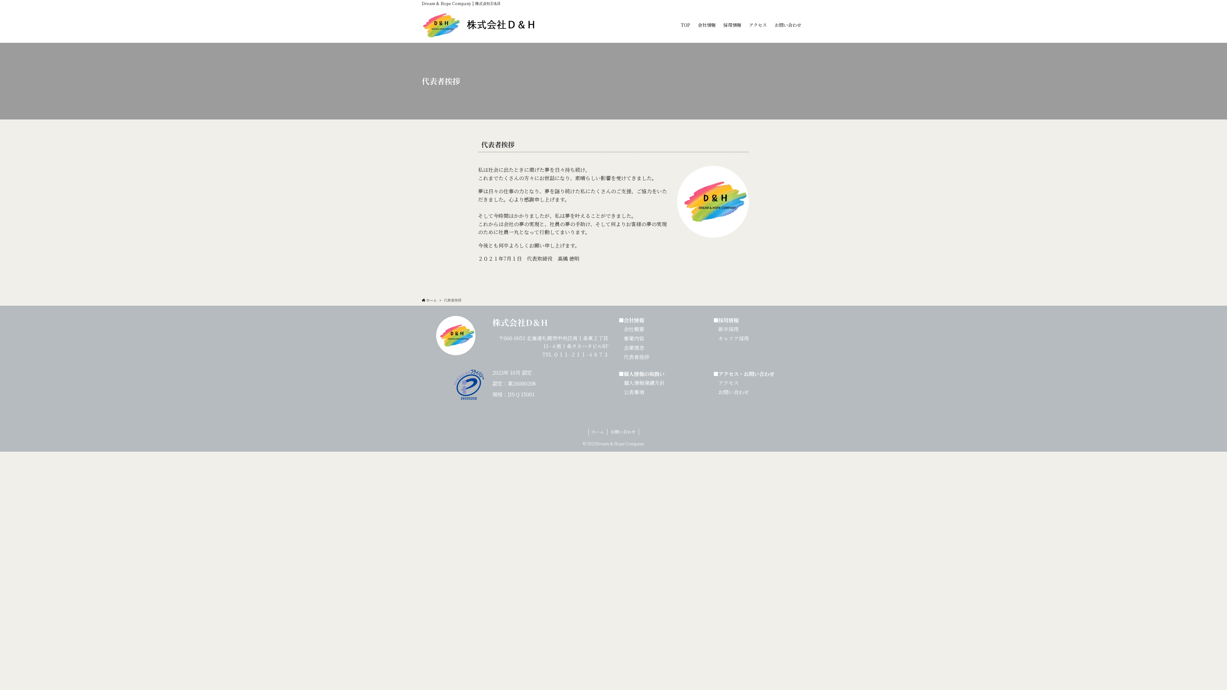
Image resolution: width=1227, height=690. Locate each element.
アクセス (728, 383)
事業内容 (631, 338)
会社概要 (634, 329)
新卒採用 (728, 329)
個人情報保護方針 (644, 383)
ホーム (597, 432)
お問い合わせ (733, 392)
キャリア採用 (731, 338)
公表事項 (634, 392)
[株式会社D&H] (480, 25)
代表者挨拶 (634, 357)
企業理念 (631, 347)
